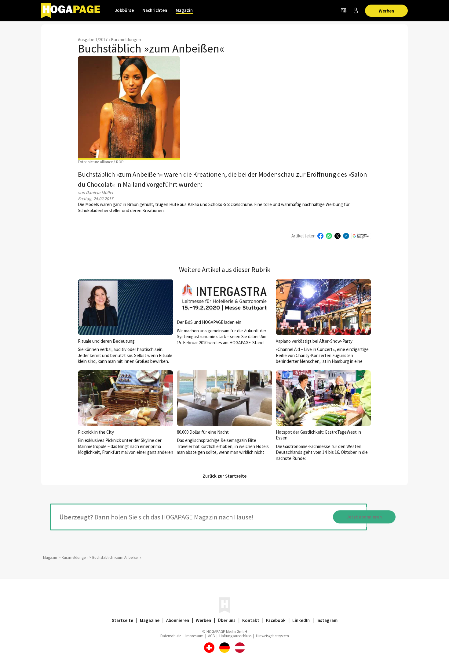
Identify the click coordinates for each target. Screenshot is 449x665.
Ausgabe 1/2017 (93, 39)
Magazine (149, 620)
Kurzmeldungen (126, 39)
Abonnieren (177, 620)
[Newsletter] (344, 11)
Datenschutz (170, 635)
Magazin (184, 10)
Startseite (122, 620)
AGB (211, 635)
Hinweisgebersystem (272, 635)
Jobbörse (124, 10)
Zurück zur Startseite (224, 476)
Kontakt (250, 620)
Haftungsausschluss (235, 635)
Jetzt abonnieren (364, 517)
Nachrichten (154, 10)
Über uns (226, 620)
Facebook (276, 620)
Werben (386, 11)
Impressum (194, 635)
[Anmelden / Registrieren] (356, 11)
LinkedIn (301, 620)
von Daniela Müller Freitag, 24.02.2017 (95, 195)
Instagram (327, 620)
